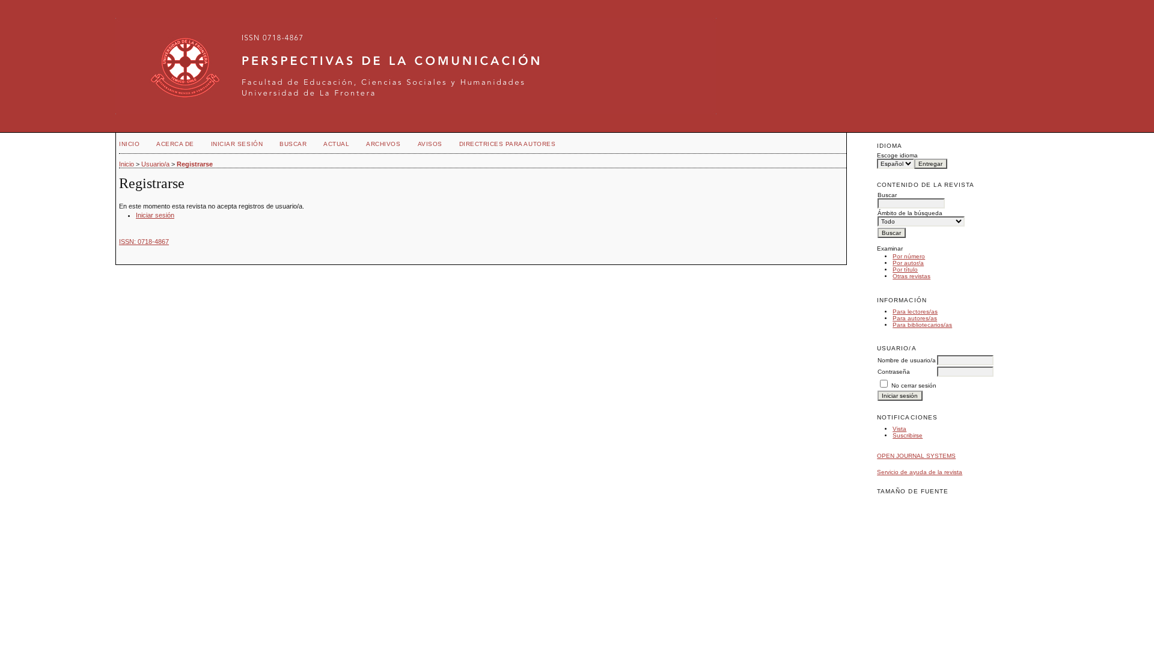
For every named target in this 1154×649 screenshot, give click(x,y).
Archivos (383, 144)
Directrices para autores (507, 144)
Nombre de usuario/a (907, 360)
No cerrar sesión (913, 385)
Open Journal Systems (916, 455)
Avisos (430, 144)
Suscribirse (908, 435)
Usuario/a (155, 164)
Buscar (293, 144)
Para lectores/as (915, 311)
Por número (909, 256)
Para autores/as (915, 318)
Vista (899, 428)
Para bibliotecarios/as (922, 324)
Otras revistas (911, 276)
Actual (336, 144)
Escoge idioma (897, 155)
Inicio (129, 144)
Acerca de (175, 144)
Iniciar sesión (237, 144)
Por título (905, 269)
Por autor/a (908, 263)
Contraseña (894, 371)
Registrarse (195, 164)
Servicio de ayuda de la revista (919, 472)
